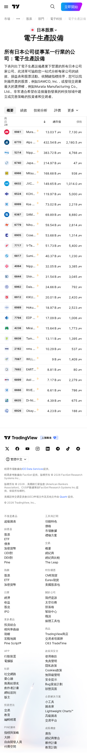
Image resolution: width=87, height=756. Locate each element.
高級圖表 (51, 715)
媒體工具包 (52, 621)
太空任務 (51, 602)
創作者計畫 (11, 688)
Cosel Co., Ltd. (31, 235)
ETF (7, 539)
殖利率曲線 (11, 629)
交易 (7, 710)
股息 (7, 607)
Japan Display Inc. (31, 163)
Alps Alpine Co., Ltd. (31, 142)
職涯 (48, 616)
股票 (7, 534)
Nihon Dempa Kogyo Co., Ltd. (31, 225)
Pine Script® (12, 643)
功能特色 (51, 521)
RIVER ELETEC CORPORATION (31, 390)
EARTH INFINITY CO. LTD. (31, 369)
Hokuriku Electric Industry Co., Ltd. (31, 307)
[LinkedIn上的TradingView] (48, 449)
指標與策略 (11, 732)
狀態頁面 (51, 688)
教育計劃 (51, 747)
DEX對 (8, 557)
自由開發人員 (13, 742)
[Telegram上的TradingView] (58, 449)
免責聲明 (51, 661)
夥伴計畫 (51, 742)
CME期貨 (51, 575)
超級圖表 (10, 521)
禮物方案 (51, 535)
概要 (48, 548)
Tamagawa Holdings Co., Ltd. (31, 338)
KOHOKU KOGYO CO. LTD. (31, 194)
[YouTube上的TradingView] (27, 449)
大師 (7, 737)
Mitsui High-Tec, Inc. (31, 173)
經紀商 (49, 553)
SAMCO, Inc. (31, 214)
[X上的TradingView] (7, 449)
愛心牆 (8, 678)
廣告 (48, 733)
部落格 (49, 607)
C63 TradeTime (56, 643)
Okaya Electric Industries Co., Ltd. (31, 410)
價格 (48, 526)
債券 (7, 543)
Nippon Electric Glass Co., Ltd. (31, 152)
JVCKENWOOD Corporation (31, 183)
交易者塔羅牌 (54, 638)
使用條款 (51, 656)
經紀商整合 (52, 738)
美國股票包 (52, 584)
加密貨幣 (10, 548)
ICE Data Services (32, 468)
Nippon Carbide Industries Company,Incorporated (31, 266)
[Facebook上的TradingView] (17, 449)
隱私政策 (51, 665)
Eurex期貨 (52, 580)
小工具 (49, 702)
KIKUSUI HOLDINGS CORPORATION (31, 297)
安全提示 (51, 679)
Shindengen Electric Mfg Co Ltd (31, 276)
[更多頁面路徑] (18, 19)
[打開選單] (6, 7)
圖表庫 (49, 706)
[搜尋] (52, 7)
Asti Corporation (31, 379)
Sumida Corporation (31, 256)
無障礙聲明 (52, 675)
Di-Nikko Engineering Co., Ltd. (31, 400)
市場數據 (51, 530)
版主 (7, 697)
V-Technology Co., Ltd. (31, 245)
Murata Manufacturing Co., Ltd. (31, 132)
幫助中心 (51, 611)
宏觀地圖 (10, 638)
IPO (6, 611)
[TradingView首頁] (16, 7)
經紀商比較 (52, 557)
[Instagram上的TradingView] (38, 449)
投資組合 (10, 624)
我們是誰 (51, 597)
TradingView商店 (56, 634)
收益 (7, 602)
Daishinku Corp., (31, 287)
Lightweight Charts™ (59, 711)
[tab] (10, 110)
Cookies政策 (53, 670)
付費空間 (10, 746)
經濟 (7, 597)
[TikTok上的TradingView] (68, 449)
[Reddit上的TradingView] (78, 449)
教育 (7, 715)
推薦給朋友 (11, 683)
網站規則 (10, 692)
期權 (7, 634)
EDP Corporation (31, 318)
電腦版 (8, 661)
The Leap (51, 562)
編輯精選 (10, 719)
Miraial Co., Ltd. (31, 328)
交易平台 (51, 720)
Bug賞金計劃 (54, 684)
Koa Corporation (31, 204)
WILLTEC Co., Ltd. (31, 359)
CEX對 (8, 553)
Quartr (63, 496)
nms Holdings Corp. (31, 348)
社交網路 (10, 674)
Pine (7, 562)
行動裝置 (10, 656)
